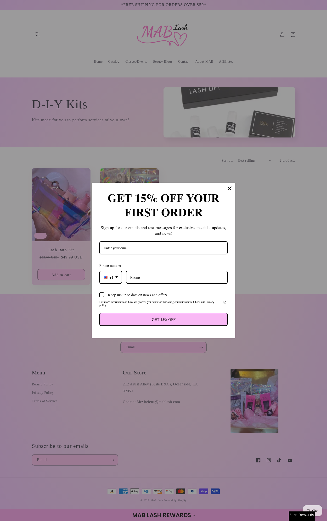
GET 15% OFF (163, 319)
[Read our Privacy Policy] (225, 302)
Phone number (110, 265)
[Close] (229, 188)
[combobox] (110, 277)
